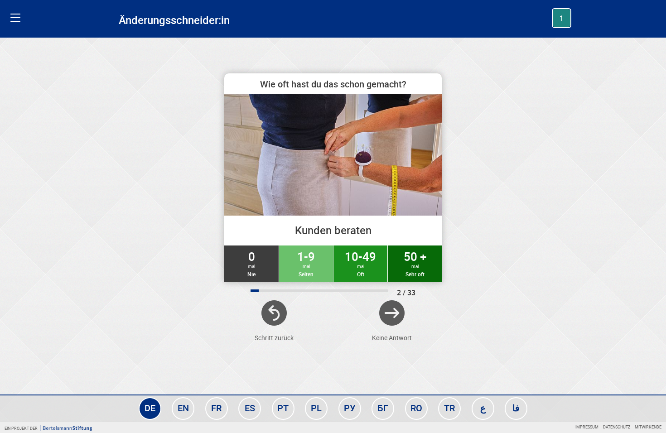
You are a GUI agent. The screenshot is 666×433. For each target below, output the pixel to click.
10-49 (360, 263)
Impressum (586, 427)
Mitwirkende (648, 427)
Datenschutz (616, 427)
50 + (415, 263)
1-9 (306, 263)
